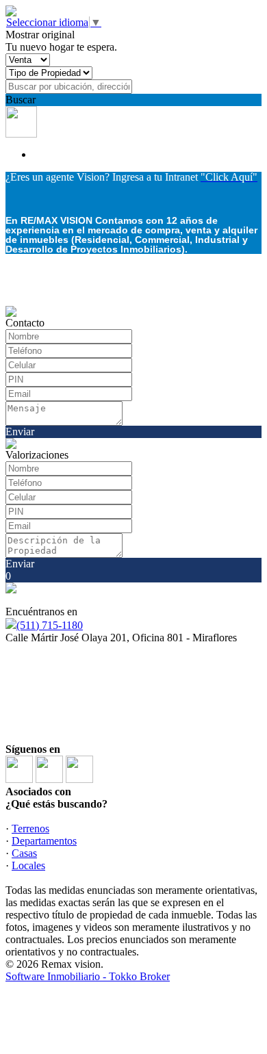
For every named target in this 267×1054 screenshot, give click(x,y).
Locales (28, 865)
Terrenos (30, 828)
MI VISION (75, 718)
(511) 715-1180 (49, 625)
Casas (24, 853)
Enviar (19, 431)
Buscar (20, 99)
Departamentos (44, 841)
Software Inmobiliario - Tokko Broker (87, 976)
